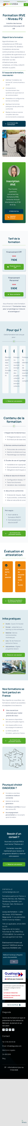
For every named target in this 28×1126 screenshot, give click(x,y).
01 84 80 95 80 (10, 1042)
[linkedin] (13, 1030)
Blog (4, 1058)
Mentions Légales (8, 1050)
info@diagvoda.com (21, 1)
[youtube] (7, 1030)
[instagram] (10, 1030)
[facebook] (3, 1030)
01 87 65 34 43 (6, 1)
